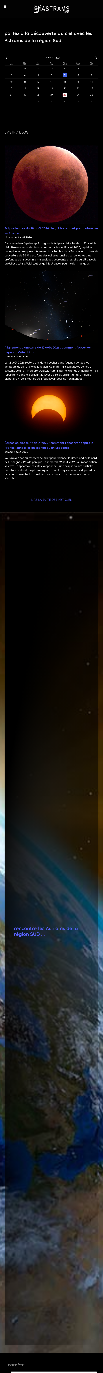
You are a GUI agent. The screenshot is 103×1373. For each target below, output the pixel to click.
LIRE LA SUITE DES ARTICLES (51, 500)
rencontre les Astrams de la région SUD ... (46, 931)
